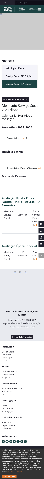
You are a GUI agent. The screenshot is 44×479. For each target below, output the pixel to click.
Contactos (6, 354)
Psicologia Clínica (15, 68)
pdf (24, 138)
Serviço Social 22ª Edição (19, 76)
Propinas (6, 377)
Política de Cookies (14, 471)
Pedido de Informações (22, 337)
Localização (7, 357)
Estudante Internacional (13, 388)
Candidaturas (8, 374)
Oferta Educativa (9, 371)
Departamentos (9, 425)
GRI (3, 394)
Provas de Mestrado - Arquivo (15, 99)
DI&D (4, 405)
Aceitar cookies (9, 476)
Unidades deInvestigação (7, 410)
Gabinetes (6, 428)
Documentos (8, 351)
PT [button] (5, 2)
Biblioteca (6, 422)
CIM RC (5, 360)
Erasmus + (6, 391)
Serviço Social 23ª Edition (19, 83)
